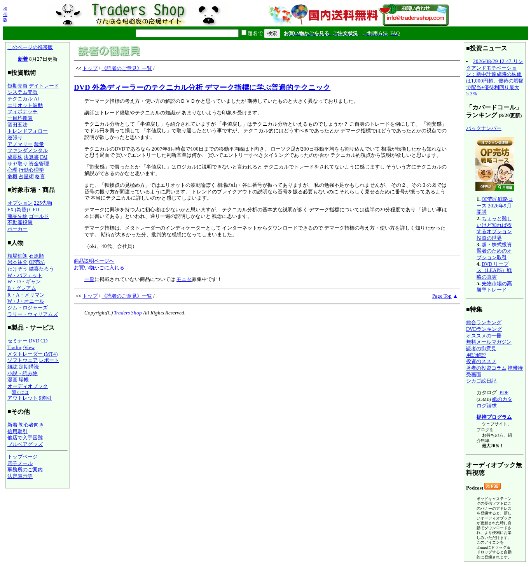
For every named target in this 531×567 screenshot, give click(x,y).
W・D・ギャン (24, 281)
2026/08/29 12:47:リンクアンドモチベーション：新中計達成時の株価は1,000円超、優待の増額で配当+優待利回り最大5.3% (495, 77)
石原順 (36, 256)
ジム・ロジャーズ (27, 308)
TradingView (21, 347)
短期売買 (17, 86)
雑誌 (12, 367)
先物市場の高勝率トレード (494, 287)
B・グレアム (21, 288)
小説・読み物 (22, 373)
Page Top (442, 296)
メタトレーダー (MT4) (32, 354)
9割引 (45, 398)
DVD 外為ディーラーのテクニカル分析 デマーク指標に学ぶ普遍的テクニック (202, 87)
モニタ (184, 279)
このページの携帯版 (30, 47)
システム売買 (22, 92)
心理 (12, 170)
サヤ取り (17, 164)
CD (43, 341)
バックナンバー (483, 128)
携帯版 (5, 14)
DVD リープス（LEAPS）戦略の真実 (494, 270)
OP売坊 (37, 262)
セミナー (17, 341)
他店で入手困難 (25, 438)
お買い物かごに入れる (99, 267)
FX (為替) (17, 209)
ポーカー (17, 229)
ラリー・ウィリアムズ (32, 314)
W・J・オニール (25, 301)
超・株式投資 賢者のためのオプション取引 (494, 251)
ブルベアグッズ (25, 444)
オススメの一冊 (483, 336)
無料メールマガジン (489, 342)
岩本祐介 (17, 262)
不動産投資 (20, 222)
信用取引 (17, 431)
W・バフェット (24, 275)
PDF (504, 392)
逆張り (15, 137)
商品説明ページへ (94, 261)
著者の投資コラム (486, 368)
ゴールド (39, 216)
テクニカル (20, 99)
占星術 (26, 176)
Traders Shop (128, 313)
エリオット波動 (25, 105)
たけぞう (17, 269)
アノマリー (20, 144)
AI (36, 99)
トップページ (22, 457)
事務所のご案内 (25, 469)
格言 (40, 176)
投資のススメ (481, 361)
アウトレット (22, 398)
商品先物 (17, 216)
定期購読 (29, 367)
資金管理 (39, 164)
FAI (43, 157)
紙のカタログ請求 (494, 402)
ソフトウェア (22, 360)
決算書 (31, 157)
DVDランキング (484, 329)
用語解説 (476, 355)
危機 (12, 176)
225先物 (43, 203)
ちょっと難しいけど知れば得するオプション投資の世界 (494, 228)
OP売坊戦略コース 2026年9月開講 (495, 205)
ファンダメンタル (27, 150)
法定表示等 (20, 476)
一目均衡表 (20, 118)
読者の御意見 (481, 348)
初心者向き (31, 425)
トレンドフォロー (27, 131)
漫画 (12, 380)
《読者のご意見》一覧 (126, 68)
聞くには (20, 392)
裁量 (39, 144)
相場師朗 (17, 256)
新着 (23, 59)
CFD (34, 209)
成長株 (15, 157)
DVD (34, 341)
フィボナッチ (22, 111)
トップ (90, 68)
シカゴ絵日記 (481, 381)
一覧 (89, 279)
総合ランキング (483, 322)
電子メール (20, 463)
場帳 (24, 380)
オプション (20, 203)
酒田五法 (17, 125)
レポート (49, 360)
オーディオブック (27, 386)
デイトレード (44, 86)
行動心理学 (31, 170)
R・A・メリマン (26, 295)
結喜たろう (41, 269)
